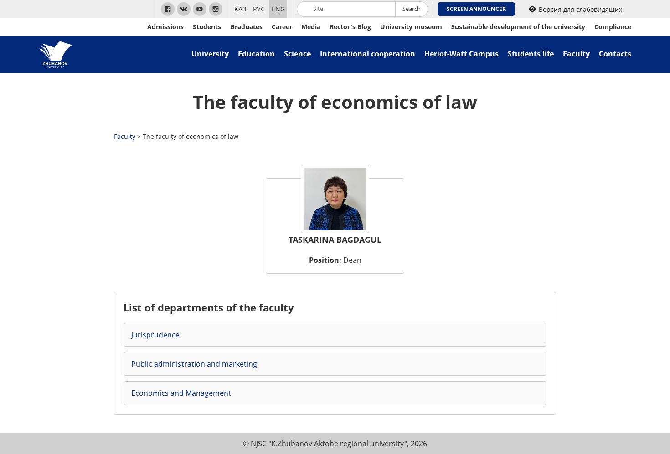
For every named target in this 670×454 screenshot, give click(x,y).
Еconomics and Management (181, 393)
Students (207, 26)
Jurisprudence (155, 335)
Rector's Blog (350, 26)
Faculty (576, 54)
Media (310, 26)
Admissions (165, 26)
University (210, 54)
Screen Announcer (476, 9)
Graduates (246, 26)
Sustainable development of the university (518, 26)
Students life (531, 54)
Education (256, 54)
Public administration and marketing (194, 364)
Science (297, 54)
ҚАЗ (240, 9)
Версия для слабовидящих (580, 9)
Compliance (612, 26)
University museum (411, 26)
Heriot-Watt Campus (461, 54)
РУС (259, 9)
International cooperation (367, 54)
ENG (278, 9)
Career (282, 26)
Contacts (615, 54)
